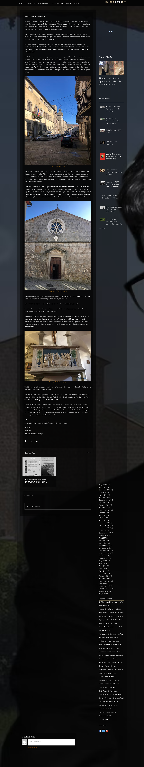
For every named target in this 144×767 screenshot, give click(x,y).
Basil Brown (111, 652)
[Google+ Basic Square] (107, 731)
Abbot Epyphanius (105, 606)
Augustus (107, 645)
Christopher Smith (105, 709)
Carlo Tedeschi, (104, 691)
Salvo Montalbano (61, 423)
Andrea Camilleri (31, 423)
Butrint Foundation (105, 684)
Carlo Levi (112, 687)
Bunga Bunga (103, 680)
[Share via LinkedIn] (37, 441)
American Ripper (111, 623)
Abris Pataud (103, 613)
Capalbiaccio (103, 687)
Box (109, 673)
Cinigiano (110, 716)
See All (89, 453)
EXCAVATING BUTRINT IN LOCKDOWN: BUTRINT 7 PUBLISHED (35, 481)
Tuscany (27, 428)
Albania (120, 616)
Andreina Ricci (118, 634)
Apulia (116, 638)
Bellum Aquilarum (111, 659)
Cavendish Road (118, 698)
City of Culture (103, 719)
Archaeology (103, 641)
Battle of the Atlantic (116, 655)
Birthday (110, 670)
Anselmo (102, 638)
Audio (100, 645)
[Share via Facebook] (26, 441)
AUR (121, 602)
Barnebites (102, 652)
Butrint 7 (117, 680)
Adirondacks (113, 613)
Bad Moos (109, 648)
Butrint (111, 680)
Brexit (114, 673)
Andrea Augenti (104, 627)
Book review (103, 673)
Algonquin (102, 620)
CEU (113, 684)
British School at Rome (106, 677)
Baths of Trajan (104, 655)
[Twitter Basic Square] (103, 731)
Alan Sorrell (113, 616)
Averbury (102, 648)
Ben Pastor (102, 663)
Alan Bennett (103, 616)
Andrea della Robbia (45, 423)
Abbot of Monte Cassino (106, 609)
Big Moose (113, 666)
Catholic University (105, 698)
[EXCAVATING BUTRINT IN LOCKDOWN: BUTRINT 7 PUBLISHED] (39, 466)
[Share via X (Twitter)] (31, 441)
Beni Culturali (112, 663)
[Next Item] (120, 62)
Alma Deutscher (112, 620)
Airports (121, 613)
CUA (118, 684)
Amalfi (121, 620)
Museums (28, 431)
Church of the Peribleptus (107, 712)
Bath (118, 652)
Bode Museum (118, 670)
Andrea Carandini (104, 630)
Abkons (118, 609)
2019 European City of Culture (108, 602)
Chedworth (102, 705)
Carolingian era (104, 695)
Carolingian (114, 691)
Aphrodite (109, 638)
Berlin (120, 663)
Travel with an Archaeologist (34, 434)
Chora (116, 705)
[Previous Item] (102, 62)
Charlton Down (114, 702)
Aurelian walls (116, 645)
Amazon (101, 623)
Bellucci (101, 659)
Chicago (110, 705)
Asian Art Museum (115, 641)
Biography (102, 670)
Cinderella (102, 716)
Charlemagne (103, 702)
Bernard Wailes (104, 666)
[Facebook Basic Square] (100, 731)
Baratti (116, 648)
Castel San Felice (116, 695)
